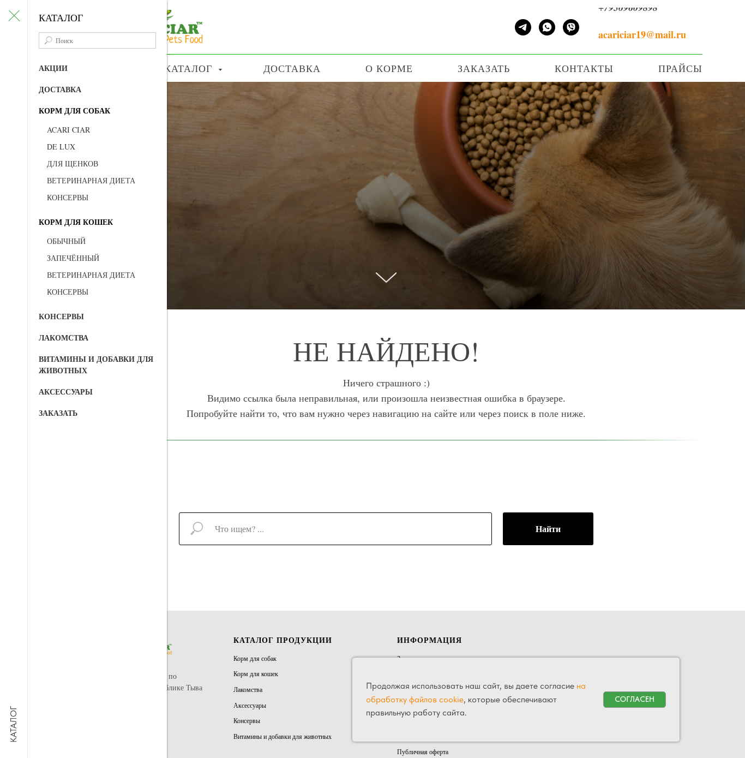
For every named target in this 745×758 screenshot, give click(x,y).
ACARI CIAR (68, 129)
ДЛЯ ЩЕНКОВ (72, 163)
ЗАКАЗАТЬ (58, 413)
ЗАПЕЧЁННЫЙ (73, 258)
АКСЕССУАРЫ (66, 391)
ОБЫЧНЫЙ (66, 241)
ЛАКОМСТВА (63, 337)
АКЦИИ (53, 68)
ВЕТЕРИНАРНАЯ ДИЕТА (91, 180)
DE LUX (61, 146)
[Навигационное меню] (717, 4)
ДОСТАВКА (60, 89)
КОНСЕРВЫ (67, 197)
